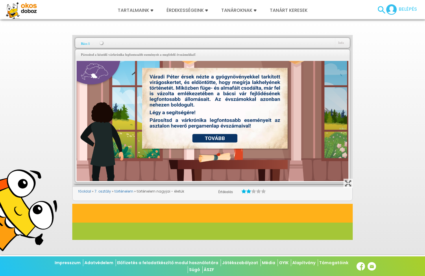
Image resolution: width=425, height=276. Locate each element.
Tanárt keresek (289, 10)
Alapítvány (303, 263)
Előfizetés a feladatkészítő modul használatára (167, 263)
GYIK (284, 263)
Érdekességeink (186, 10)
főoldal (84, 191)
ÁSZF (209, 270)
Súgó (194, 270)
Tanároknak (236, 10)
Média (268, 263)
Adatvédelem (98, 263)
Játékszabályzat (240, 263)
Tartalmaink (133, 10)
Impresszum (68, 263)
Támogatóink (333, 263)
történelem (123, 191)
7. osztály (103, 191)
